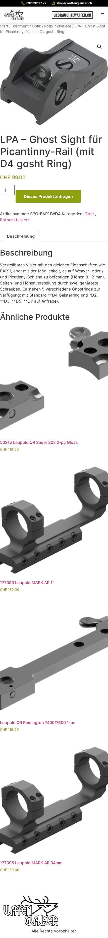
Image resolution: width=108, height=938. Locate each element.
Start (4, 26)
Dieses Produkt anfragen (48, 196)
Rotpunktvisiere (57, 26)
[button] (102, 15)
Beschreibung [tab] (21, 236)
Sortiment (20, 26)
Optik (36, 26)
